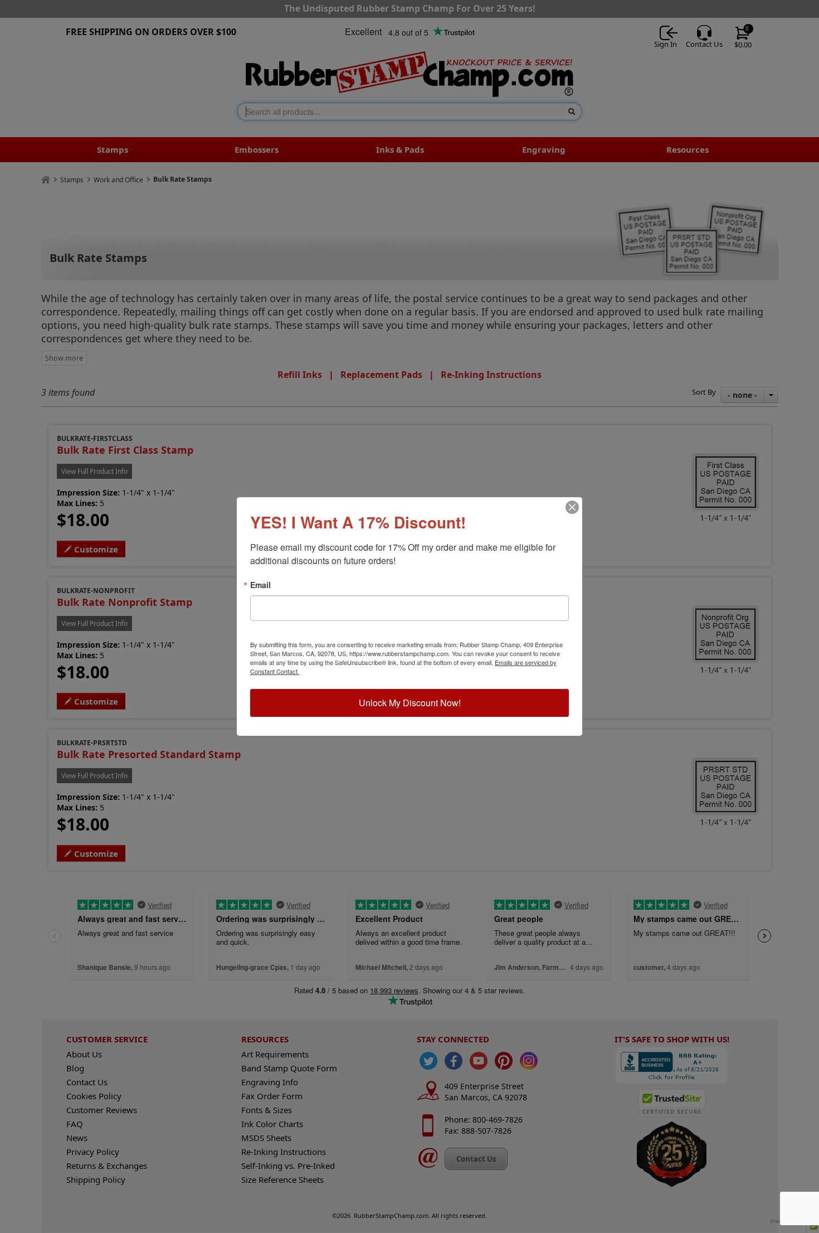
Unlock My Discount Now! (410, 702)
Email (260, 585)
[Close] (572, 507)
